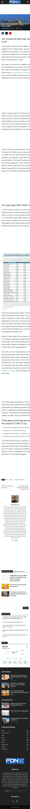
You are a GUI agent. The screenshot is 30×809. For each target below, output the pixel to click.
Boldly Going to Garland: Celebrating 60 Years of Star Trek (15, 631)
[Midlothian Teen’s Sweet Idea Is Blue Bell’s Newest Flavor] (5, 705)
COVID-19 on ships (8, 371)
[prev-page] (2, 600)
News (6, 12)
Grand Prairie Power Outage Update (19, 711)
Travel (6, 21)
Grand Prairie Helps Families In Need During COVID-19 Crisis (22, 487)
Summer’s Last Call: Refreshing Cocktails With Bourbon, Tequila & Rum (18, 677)
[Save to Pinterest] (10, 33)
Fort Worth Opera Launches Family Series (12, 622)
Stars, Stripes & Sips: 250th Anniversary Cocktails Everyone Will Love (19, 692)
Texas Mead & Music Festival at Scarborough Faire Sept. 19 (14, 635)
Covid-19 (11, 479)
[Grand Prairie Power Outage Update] (5, 713)
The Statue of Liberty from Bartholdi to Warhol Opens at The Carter (18, 593)
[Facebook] (12, 801)
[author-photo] (15, 502)
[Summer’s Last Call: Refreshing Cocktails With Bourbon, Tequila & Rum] (5, 677)
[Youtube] (16, 540)
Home (2, 12)
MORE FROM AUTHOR (19, 571)
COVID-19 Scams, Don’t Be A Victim (8, 486)
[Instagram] (13, 540)
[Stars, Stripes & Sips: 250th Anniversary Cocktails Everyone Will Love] (5, 693)
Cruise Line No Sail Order (20, 479)
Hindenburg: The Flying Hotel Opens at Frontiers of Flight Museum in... (17, 685)
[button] (2, 2)
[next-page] (5, 600)
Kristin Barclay (5, 28)
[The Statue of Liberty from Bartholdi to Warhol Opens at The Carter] (5, 594)
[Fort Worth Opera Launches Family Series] (5, 586)
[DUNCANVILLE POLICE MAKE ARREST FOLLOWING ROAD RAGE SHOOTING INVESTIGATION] (5, 577)
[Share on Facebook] (3, 33)
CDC (7, 479)
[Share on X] (6, 33)
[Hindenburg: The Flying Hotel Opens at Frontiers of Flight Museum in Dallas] (5, 685)
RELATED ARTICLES (7, 571)
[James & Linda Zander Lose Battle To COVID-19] (5, 720)
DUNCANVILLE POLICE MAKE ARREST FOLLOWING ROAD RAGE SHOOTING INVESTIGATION (14, 617)
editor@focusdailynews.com (18, 791)
